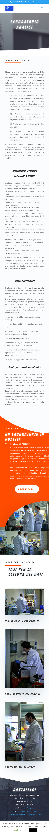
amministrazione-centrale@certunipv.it (26, 814)
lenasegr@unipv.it (29, 811)
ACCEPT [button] (32, 830)
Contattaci (26, 489)
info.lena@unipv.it (27, 808)
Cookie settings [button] (20, 830)
